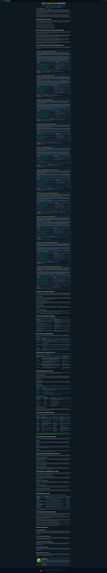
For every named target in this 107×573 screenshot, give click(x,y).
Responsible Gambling (55, 569)
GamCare (38, 499)
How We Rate (50, 569)
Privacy (59, 569)
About (47, 569)
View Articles (44, 564)
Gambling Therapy (39, 505)
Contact (62, 569)
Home (45, 569)
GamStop (38, 502)
